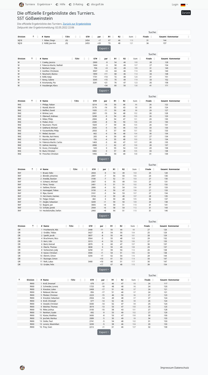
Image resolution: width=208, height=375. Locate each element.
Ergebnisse (43, 4)
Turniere (30, 4)
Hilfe (62, 4)
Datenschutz (181, 367)
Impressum (167, 367)
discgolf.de (97, 4)
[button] (184, 4)
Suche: (152, 32)
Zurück (186, 12)
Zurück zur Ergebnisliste (77, 23)
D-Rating (77, 4)
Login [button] (175, 4)
